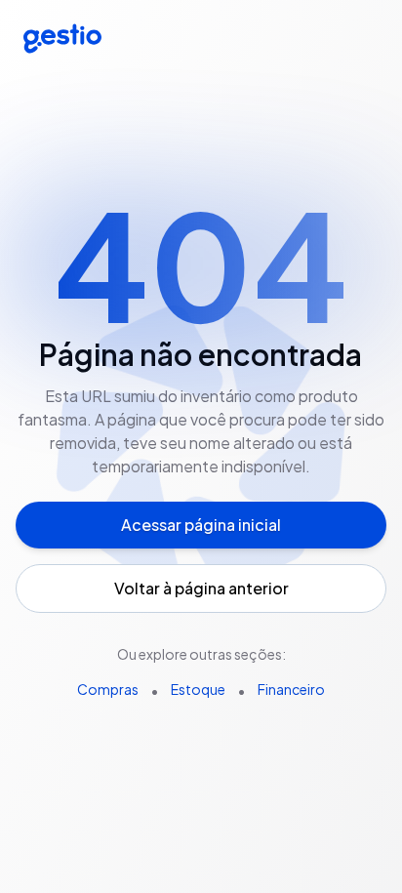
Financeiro (291, 689)
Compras (108, 689)
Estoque (198, 689)
